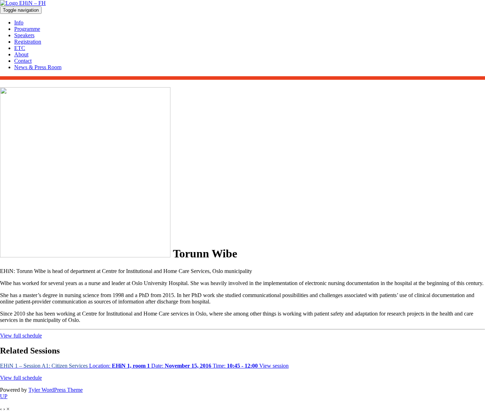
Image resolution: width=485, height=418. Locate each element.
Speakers (24, 35)
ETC (19, 48)
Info (18, 22)
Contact (23, 61)
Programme (27, 29)
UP (3, 396)
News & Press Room (37, 67)
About (21, 54)
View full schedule (21, 336)
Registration (27, 42)
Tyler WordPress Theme (55, 390)
